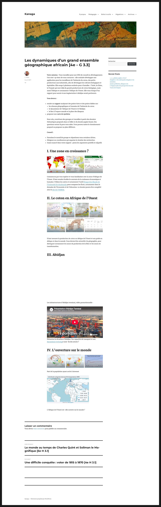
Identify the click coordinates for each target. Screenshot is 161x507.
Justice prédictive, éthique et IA (119, 84)
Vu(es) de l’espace (115, 88)
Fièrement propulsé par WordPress (41, 499)
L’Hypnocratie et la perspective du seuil (121, 86)
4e (25, 82)
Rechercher (111, 61)
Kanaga (30, 14)
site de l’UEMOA (58, 190)
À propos (82, 14)
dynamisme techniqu (55, 342)
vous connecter (39, 429)
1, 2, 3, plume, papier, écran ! (118, 78)
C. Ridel (27, 77)
